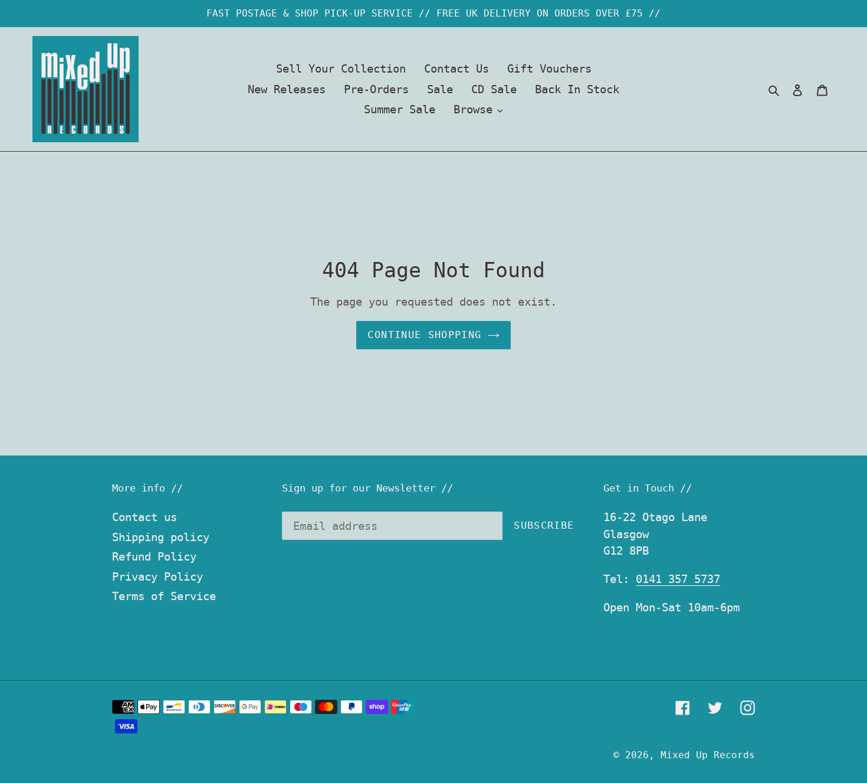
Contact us (144, 516)
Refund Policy (154, 556)
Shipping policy (160, 536)
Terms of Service (164, 595)
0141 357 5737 (678, 578)
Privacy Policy (157, 576)
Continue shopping (424, 334)
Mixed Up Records (708, 755)
